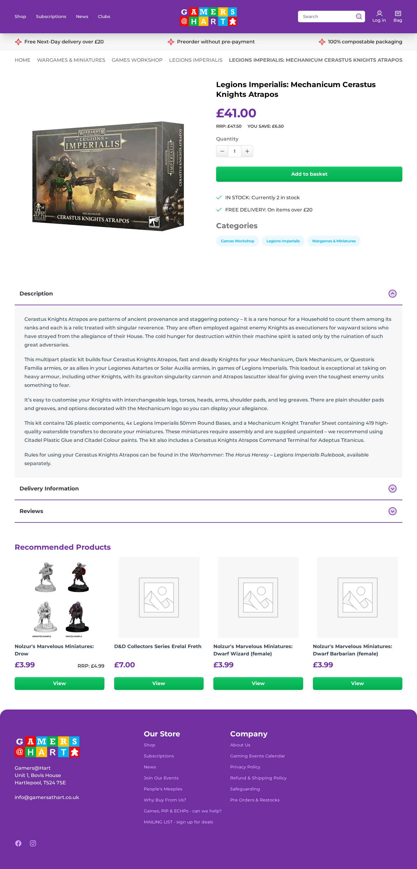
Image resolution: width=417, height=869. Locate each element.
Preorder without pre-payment (216, 42)
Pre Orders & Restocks (255, 800)
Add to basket (309, 174)
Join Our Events (161, 778)
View (59, 683)
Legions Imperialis (196, 60)
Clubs (104, 16)
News (82, 16)
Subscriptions (51, 16)
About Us (240, 745)
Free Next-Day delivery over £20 (64, 42)
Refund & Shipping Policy (258, 778)
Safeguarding (245, 789)
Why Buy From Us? (165, 800)
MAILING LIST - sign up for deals (178, 822)
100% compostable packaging (365, 42)
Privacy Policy (245, 767)
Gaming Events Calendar (257, 756)
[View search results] (357, 16)
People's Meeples (163, 789)
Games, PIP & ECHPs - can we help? (183, 811)
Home (23, 60)
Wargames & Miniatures (71, 60)
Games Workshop (137, 60)
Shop (20, 16)
